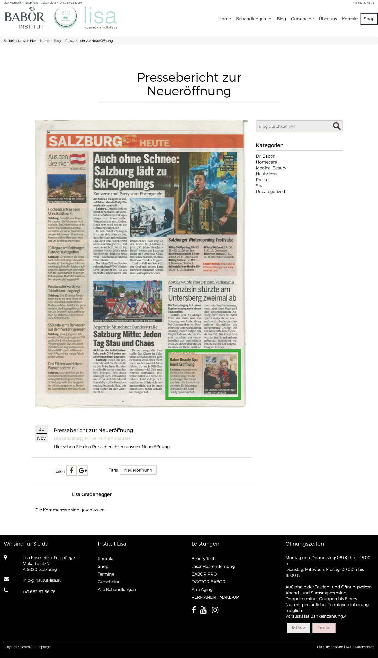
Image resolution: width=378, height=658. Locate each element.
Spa (260, 185)
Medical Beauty (271, 167)
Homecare (266, 161)
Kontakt (350, 18)
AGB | (350, 647)
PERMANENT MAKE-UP (215, 597)
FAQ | (321, 647)
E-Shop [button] (298, 627)
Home (224, 18)
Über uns (328, 18)
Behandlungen (251, 18)
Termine (106, 573)
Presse (262, 179)
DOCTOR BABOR (209, 581)
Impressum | (335, 647)
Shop (369, 18)
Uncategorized (270, 191)
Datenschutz (364, 647)
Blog (281, 18)
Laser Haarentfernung (213, 566)
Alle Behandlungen (117, 589)
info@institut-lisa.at (42, 580)
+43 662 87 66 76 (39, 591)
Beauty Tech (204, 558)
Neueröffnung (138, 470)
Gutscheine (302, 18)
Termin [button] (324, 627)
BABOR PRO (204, 573)
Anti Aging (202, 589)
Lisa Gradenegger (71, 438)
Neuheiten (266, 173)
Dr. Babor (265, 156)
